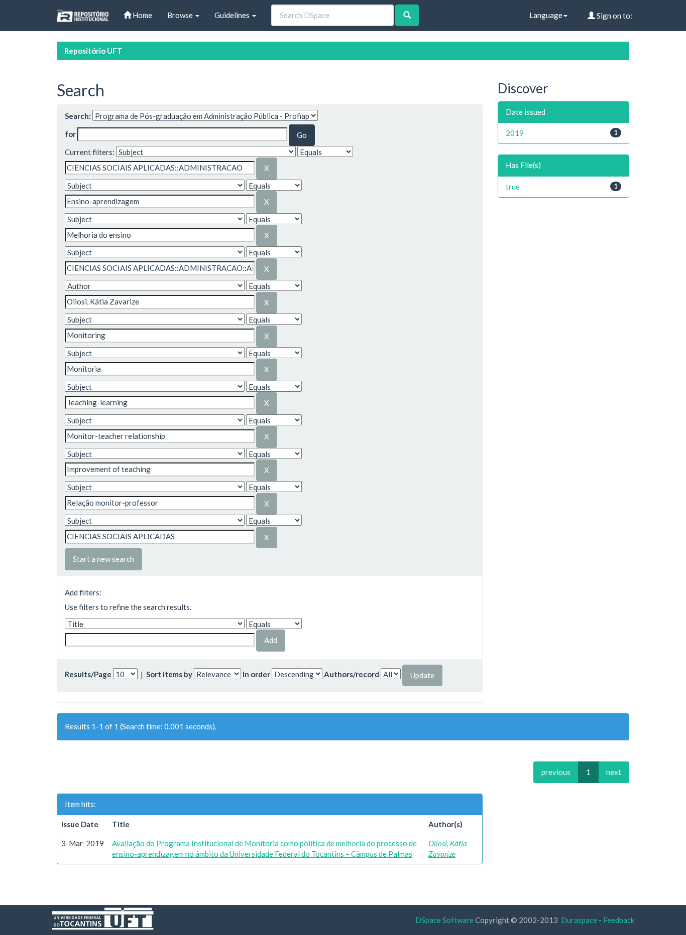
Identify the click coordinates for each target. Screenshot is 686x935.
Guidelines (232, 15)
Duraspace (579, 919)
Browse (180, 15)
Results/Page (88, 674)
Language (545, 15)
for (70, 133)
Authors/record (351, 674)
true (513, 186)
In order (256, 674)
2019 (515, 132)
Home (141, 15)
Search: (78, 115)
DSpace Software (444, 919)
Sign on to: (613, 15)
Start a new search (103, 558)
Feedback (618, 919)
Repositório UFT (93, 50)
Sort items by (169, 674)
